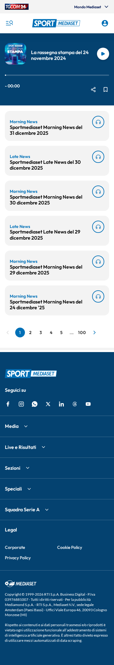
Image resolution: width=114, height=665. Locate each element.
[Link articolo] (98, 122)
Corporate (15, 547)
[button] (57, 23)
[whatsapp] (35, 404)
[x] (48, 404)
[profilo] (105, 23)
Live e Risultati (20, 447)
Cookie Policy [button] (69, 547)
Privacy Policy (18, 557)
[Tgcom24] (17, 7)
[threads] (75, 404)
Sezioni (12, 468)
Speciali (13, 489)
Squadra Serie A (22, 509)
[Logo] (57, 23)
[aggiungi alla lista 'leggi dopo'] (105, 89)
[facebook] (8, 404)
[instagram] (21, 404)
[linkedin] (61, 404)
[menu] (9, 23)
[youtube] (88, 404)
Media (12, 426)
